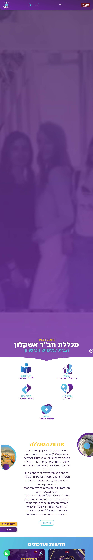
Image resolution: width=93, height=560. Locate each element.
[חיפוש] (31, 5)
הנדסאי (66, 375)
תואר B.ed (26, 375)
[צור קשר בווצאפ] (6, 553)
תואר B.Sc (26, 396)
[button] (60, 5)
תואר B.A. (67, 396)
